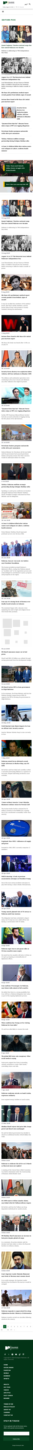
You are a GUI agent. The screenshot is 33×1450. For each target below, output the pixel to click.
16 (8, 1330)
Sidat (23, 1445)
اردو (26, 4)
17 (11, 1330)
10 (1, 1330)
